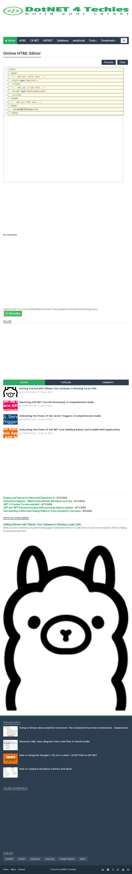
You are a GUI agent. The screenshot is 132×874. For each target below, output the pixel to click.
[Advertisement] (61, 27)
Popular (66, 382)
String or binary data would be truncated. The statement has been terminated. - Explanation (73, 727)
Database (62, 40)
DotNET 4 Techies (68, 869)
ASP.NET (48, 40)
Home (11, 40)
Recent (24, 382)
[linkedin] (103, 869)
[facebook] (108, 869)
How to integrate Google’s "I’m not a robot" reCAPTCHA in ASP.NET (58, 755)
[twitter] (113, 869)
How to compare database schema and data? (45, 768)
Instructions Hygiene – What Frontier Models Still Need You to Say (37, 501)
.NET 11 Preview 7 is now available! (21, 504)
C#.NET (34, 40)
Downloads (108, 40)
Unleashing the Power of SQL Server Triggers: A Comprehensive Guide (60, 415)
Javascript (50, 859)
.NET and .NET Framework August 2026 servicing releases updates (38, 507)
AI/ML (22, 40)
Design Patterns (67, 859)
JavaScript (78, 40)
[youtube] (123, 869)
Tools (92, 40)
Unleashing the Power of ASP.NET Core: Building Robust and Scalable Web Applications (69, 429)
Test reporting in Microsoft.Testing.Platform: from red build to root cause (42, 511)
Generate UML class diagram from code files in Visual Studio (54, 741)
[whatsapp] (118, 869)
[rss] (128, 869)
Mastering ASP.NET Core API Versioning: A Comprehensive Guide (56, 402)
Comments (108, 382)
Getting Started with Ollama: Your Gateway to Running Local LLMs (58, 388)
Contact (21, 869)
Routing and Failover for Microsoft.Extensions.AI (29, 497)
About (13, 869)
